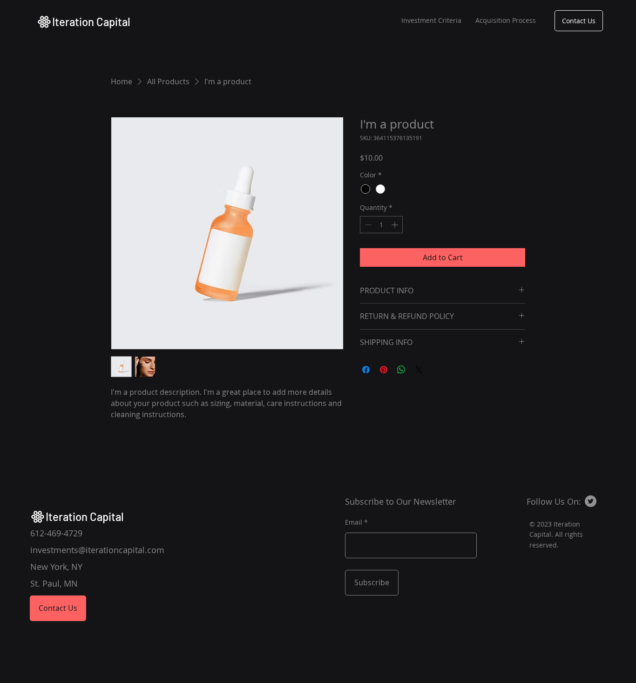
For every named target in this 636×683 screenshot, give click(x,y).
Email (353, 522)
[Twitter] (590, 501)
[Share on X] (419, 369)
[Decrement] (367, 224)
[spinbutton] (381, 224)
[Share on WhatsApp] (401, 369)
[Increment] (395, 224)
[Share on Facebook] (366, 369)
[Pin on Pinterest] (383, 369)
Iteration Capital (91, 21)
